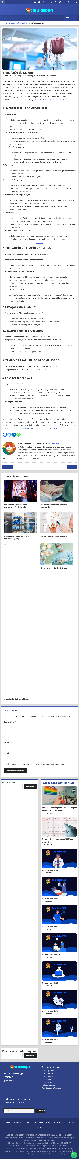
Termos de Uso (30, 1123)
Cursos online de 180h (51, 898)
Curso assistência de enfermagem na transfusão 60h (40, 428)
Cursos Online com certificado (58, 782)
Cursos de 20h (47, 1074)
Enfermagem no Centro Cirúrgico (54, 568)
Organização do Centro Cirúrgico (17, 699)
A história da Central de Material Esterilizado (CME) (16, 537)
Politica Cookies (60, 1123)
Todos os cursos (48, 1085)
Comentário (10, 722)
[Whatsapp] (18, 435)
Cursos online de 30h (50, 1039)
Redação (72, 1123)
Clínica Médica (44, 76)
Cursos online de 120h (51, 927)
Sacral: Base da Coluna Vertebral (54, 536)
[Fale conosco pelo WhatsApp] (73, 1155)
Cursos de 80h (47, 1082)
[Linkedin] (14, 435)
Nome (7, 742)
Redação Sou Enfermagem (25, 76)
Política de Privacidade (14, 1123)
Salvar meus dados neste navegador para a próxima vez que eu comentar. (35, 764)
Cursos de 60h (47, 1079)
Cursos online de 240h (51, 870)
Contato (40, 1127)
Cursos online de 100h (51, 955)
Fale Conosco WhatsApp (51, 1088)
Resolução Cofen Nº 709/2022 (55, 99)
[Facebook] (5, 435)
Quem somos (8, 1081)
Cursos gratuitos (48, 1071)
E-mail (7, 753)
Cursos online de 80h (50, 983)
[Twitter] (9, 435)
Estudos (53, 76)
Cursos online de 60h (50, 1011)
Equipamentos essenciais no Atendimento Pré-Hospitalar (15, 506)
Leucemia (8, 467)
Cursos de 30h (47, 1076)
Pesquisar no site (9, 782)
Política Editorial (45, 1123)
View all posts (54, 443)
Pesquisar (30, 786)
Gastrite (71, 467)
